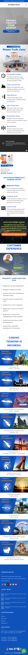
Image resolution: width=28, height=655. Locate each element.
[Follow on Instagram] (5, 584)
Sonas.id (3, 616)
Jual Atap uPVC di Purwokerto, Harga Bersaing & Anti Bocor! (15, 607)
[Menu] (26, 5)
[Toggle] (1, 286)
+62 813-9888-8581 (12, 638)
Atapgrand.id (4, 623)
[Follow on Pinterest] (10, 584)
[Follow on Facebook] (2, 584)
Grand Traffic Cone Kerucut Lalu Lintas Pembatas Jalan (5, 170)
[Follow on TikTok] (8, 584)
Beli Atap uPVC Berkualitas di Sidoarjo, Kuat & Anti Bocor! (15, 603)
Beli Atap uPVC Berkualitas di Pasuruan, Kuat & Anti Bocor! (15, 599)
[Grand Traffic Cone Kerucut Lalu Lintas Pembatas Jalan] (7, 160)
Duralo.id (3, 620)
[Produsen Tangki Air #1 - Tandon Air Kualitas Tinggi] (14, 5)
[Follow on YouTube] (16, 584)
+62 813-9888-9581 (12, 640)
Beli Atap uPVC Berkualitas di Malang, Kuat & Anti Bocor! (16, 594)
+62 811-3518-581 (12, 637)
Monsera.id (3, 618)
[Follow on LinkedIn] (13, 584)
